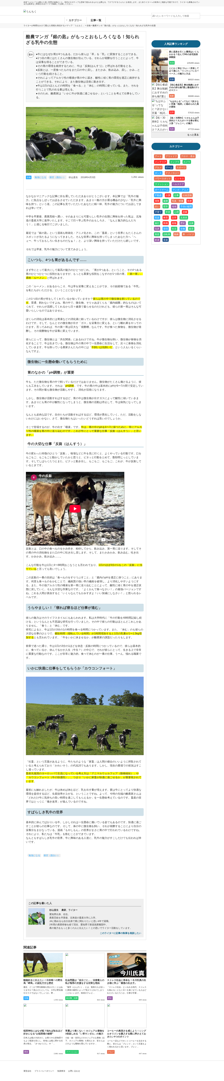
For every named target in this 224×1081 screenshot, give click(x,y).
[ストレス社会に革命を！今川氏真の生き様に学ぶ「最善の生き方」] (126, 965)
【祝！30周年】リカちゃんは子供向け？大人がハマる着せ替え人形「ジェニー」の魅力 (184, 121)
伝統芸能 (187, 195)
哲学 (165, 206)
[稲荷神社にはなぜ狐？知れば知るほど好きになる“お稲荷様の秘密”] (43, 1016)
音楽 (172, 79)
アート (158, 156)
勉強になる (40, 177)
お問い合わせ (74, 1071)
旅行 (157, 223)
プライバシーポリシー (44, 1071)
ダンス (158, 173)
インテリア (160, 162)
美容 (157, 234)
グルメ (111, 1052)
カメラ (186, 162)
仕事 (176, 195)
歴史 (110, 998)
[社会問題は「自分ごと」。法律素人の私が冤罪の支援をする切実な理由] (85, 965)
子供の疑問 (186, 206)
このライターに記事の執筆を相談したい (120, 933)
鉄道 (157, 240)
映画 (165, 223)
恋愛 (185, 212)
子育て (158, 212)
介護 (168, 195)
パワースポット (163, 178)
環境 (165, 228)
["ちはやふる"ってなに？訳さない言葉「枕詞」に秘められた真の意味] (160, 107)
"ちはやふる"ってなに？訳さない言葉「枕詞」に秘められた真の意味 (184, 104)
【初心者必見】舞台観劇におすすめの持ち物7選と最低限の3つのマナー (184, 87)
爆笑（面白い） (58, 177)
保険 (157, 201)
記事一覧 (96, 20)
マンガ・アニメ (181, 189)
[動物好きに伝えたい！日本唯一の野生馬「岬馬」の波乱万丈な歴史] (43, 965)
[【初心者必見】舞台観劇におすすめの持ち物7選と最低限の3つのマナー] (160, 90)
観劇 (172, 96)
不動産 (158, 195)
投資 (157, 217)
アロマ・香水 (188, 156)
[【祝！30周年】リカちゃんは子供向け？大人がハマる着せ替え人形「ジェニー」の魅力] (160, 124)
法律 (76, 998)
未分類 (69, 998)
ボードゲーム (162, 189)
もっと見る (193, 135)
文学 (172, 112)
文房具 (183, 217)
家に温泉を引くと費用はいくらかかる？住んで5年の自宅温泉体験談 (184, 54)
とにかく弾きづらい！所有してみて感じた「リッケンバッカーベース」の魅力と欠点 (184, 71)
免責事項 (61, 1071)
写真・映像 (177, 201)
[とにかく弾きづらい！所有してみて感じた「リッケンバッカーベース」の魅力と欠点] (160, 74)
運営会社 (27, 1071)
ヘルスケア (178, 184)
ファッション (72, 1052)
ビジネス (179, 178)
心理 (176, 212)
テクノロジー (172, 173)
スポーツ (181, 167)
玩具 (172, 129)
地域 (174, 206)
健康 (165, 201)
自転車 (166, 234)
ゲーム (169, 167)
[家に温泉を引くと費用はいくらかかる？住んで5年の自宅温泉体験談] (160, 57)
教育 (165, 217)
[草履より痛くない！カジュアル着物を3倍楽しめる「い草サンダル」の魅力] (85, 1016)
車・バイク (188, 234)
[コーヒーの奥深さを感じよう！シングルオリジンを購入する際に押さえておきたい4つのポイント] (126, 1016)
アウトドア (171, 156)
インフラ (174, 162)
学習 (168, 212)
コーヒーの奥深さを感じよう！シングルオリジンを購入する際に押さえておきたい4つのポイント (126, 1033)
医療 (189, 201)
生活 (172, 63)
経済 (191, 228)
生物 (29, 177)
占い (157, 206)
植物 (174, 223)
